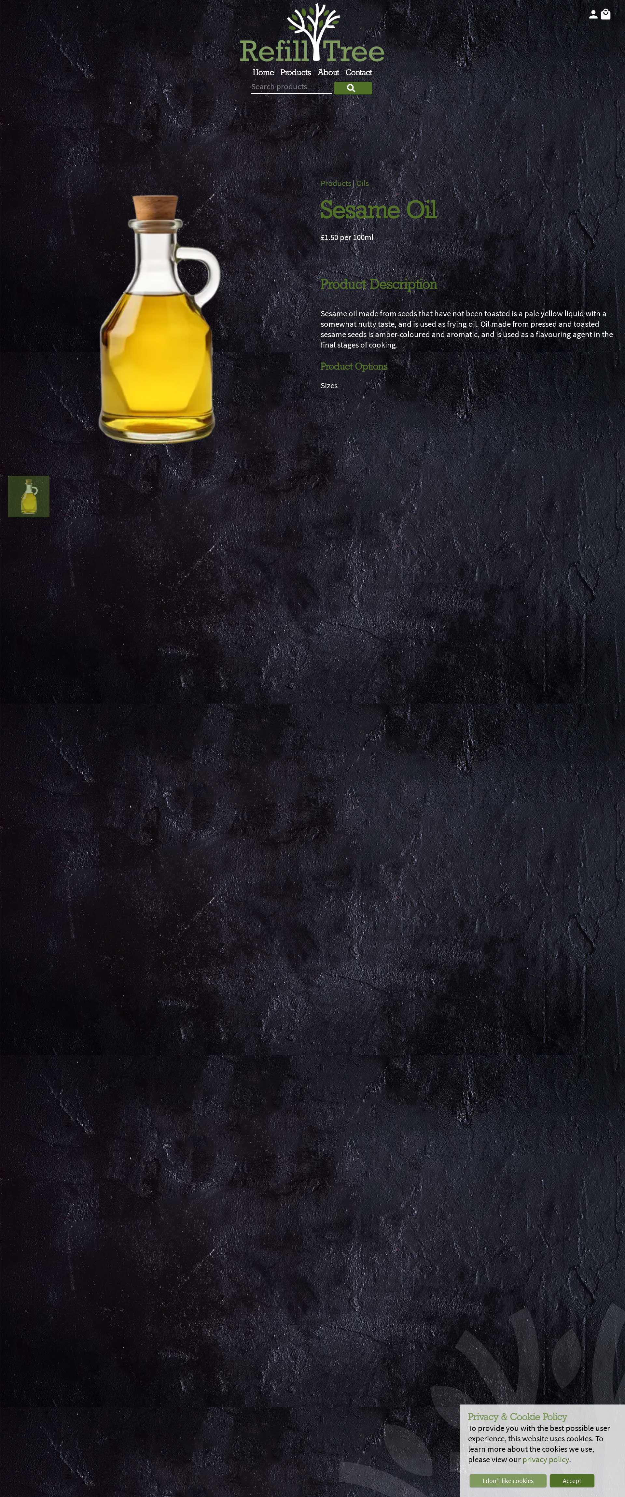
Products (296, 73)
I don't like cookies (508, 1480)
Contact (359, 73)
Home (263, 73)
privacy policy (545, 1459)
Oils (362, 183)
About (328, 73)
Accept (572, 1480)
